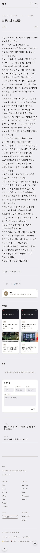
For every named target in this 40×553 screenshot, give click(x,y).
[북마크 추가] (3, 282)
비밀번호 (18, 387)
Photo (4, 492)
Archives (25, 485)
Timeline (25, 489)
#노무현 (5, 272)
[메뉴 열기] (4, 548)
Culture (4, 503)
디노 (22, 16)
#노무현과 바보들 (15, 272)
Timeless (5, 506)
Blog (4, 489)
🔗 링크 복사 (17, 284)
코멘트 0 (36, 26)
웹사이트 (28, 387)
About (24, 499)
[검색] (31, 3)
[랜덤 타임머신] (36, 3)
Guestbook (26, 516)
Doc (3, 499)
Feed (4, 485)
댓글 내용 (7, 394)
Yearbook (25, 496)
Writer (4, 496)
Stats (24, 492)
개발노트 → (5, 474)
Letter (24, 520)
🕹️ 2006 (13, 541)
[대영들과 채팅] (35, 543)
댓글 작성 (33, 409)
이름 (5, 387)
